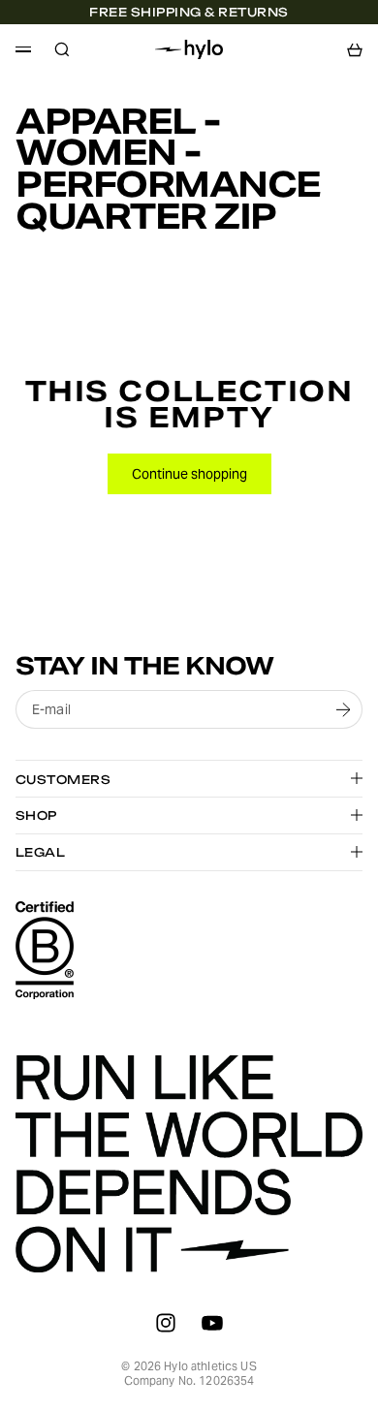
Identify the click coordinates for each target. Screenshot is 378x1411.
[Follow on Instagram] (165, 1322)
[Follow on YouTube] (212, 1322)
